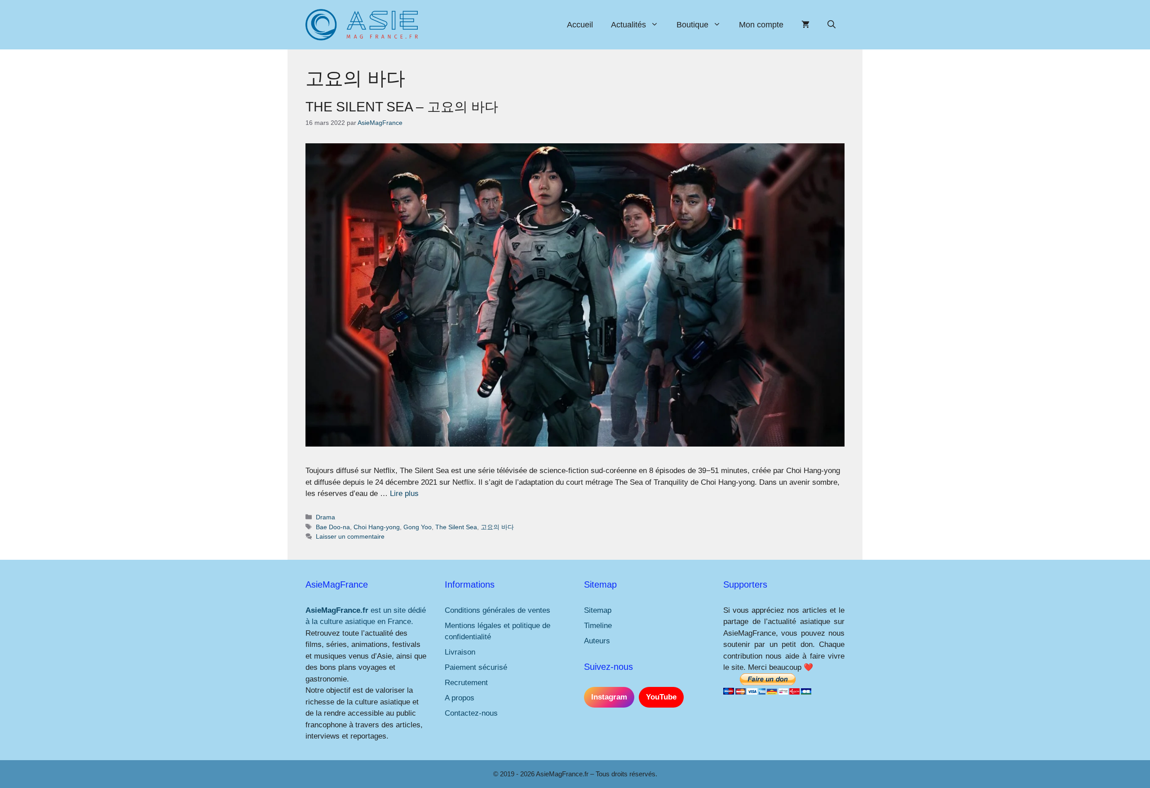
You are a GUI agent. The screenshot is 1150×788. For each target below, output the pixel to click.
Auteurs (597, 641)
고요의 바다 (497, 527)
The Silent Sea (456, 527)
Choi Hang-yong (377, 527)
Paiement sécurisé (476, 667)
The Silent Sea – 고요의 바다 (401, 106)
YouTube (661, 697)
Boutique (692, 24)
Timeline (598, 625)
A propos (459, 698)
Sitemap (597, 610)
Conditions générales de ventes (497, 610)
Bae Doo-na (333, 527)
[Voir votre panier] (805, 24)
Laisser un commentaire (350, 536)
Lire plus (404, 493)
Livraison (460, 652)
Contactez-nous (471, 713)
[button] (831, 24)
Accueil (580, 24)
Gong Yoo (417, 527)
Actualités (628, 24)
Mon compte (761, 24)
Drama (325, 517)
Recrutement (466, 682)
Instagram (609, 697)
